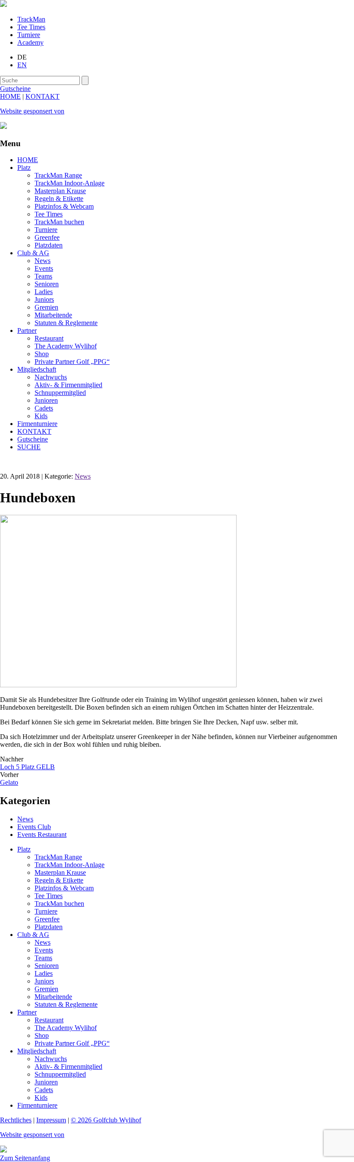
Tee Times (31, 27)
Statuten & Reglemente (66, 322)
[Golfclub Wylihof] (3, 4)
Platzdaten (49, 245)
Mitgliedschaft (36, 369)
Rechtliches (16, 1120)
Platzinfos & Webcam (64, 206)
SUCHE (29, 447)
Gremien (46, 307)
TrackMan (31, 19)
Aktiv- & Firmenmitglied (68, 384)
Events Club (34, 826)
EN (22, 65)
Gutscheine (32, 439)
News (43, 260)
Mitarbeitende (53, 315)
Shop (42, 353)
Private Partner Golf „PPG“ (72, 361)
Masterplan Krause (60, 190)
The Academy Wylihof (66, 346)
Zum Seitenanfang (25, 1158)
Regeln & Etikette (59, 198)
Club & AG (33, 253)
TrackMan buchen (59, 222)
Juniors (44, 299)
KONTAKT (42, 96)
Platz (24, 167)
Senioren (47, 284)
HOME (10, 96)
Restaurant (49, 338)
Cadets (44, 408)
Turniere (28, 34)
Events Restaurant (41, 834)
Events (44, 268)
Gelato (9, 782)
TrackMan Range (58, 175)
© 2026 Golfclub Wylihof (106, 1120)
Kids (41, 416)
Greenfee (47, 237)
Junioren (46, 400)
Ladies (44, 291)
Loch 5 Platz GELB (27, 766)
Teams (43, 276)
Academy (30, 42)
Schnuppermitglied (60, 392)
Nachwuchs (51, 377)
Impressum (51, 1120)
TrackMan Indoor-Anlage (69, 183)
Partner (27, 330)
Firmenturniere (37, 423)
